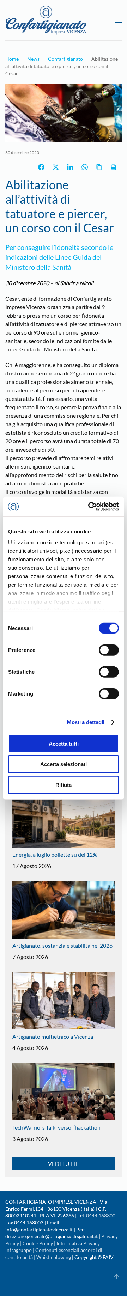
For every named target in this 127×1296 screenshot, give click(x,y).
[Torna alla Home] (45, 20)
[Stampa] (113, 167)
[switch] (109, 649)
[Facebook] (41, 167)
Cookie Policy (38, 1243)
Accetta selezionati (63, 764)
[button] (118, 20)
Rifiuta (63, 785)
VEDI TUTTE (63, 1163)
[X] (55, 167)
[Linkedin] (70, 167)
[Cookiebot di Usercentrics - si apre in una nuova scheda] (89, 506)
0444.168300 (100, 1215)
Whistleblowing (53, 1257)
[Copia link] (99, 167)
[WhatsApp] (84, 167)
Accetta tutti (64, 743)
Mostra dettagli (86, 722)
